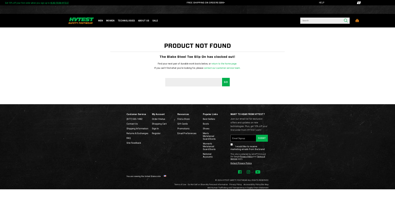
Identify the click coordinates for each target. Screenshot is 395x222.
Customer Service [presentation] (136, 114)
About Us (143, 20)
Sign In (155, 128)
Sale (155, 20)
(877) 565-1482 (135, 119)
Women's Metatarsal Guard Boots (209, 146)
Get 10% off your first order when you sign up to (37, 3)
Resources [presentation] (183, 114)
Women (110, 20)
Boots (206, 124)
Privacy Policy (246, 157)
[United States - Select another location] (165, 176)
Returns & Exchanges (137, 133)
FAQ (129, 138)
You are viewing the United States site (144, 176)
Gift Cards (182, 124)
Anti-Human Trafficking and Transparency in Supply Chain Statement (238, 188)
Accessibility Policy (252, 184)
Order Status (158, 119)
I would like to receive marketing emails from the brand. (248, 147)
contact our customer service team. (222, 68)
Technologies (126, 20)
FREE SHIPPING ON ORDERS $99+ (206, 2)
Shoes (206, 128)
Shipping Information (137, 128)
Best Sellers (209, 119)
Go (226, 82)
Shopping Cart (159, 124)
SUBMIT (262, 138)
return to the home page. (224, 63)
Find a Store (183, 119)
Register (156, 133)
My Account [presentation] (158, 114)
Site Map (264, 184)
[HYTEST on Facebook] (239, 172)
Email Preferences (187, 133)
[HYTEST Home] (81, 20)
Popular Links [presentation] (210, 114)
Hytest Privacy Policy (241, 163)
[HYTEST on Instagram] (248, 172)
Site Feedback (134, 143)
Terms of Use (180, 184)
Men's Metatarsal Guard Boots (209, 136)
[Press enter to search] (346, 21)
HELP (321, 2)
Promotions (183, 128)
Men (100, 20)
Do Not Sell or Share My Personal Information (208, 184)
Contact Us (132, 124)
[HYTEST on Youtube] (258, 172)
